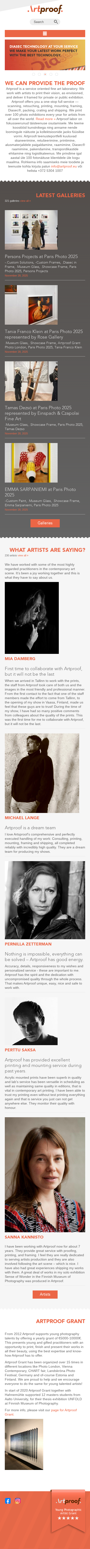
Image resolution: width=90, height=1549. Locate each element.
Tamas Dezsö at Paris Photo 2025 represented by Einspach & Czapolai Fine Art (42, 413)
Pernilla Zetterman (28, 944)
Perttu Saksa (20, 1050)
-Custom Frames (47, 262)
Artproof (45, 9)
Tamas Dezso (14, 429)
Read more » (46, 119)
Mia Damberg (20, 658)
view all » (25, 200)
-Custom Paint (15, 501)
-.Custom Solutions (19, 262)
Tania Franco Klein (68, 347)
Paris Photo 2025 (40, 347)
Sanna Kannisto (24, 1237)
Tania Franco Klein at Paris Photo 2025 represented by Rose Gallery (44, 334)
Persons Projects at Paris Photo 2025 (41, 256)
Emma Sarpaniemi (18, 505)
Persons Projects (35, 271)
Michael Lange (22, 817)
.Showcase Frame (54, 267)
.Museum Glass (27, 267)
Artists (45, 1294)
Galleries (45, 523)
